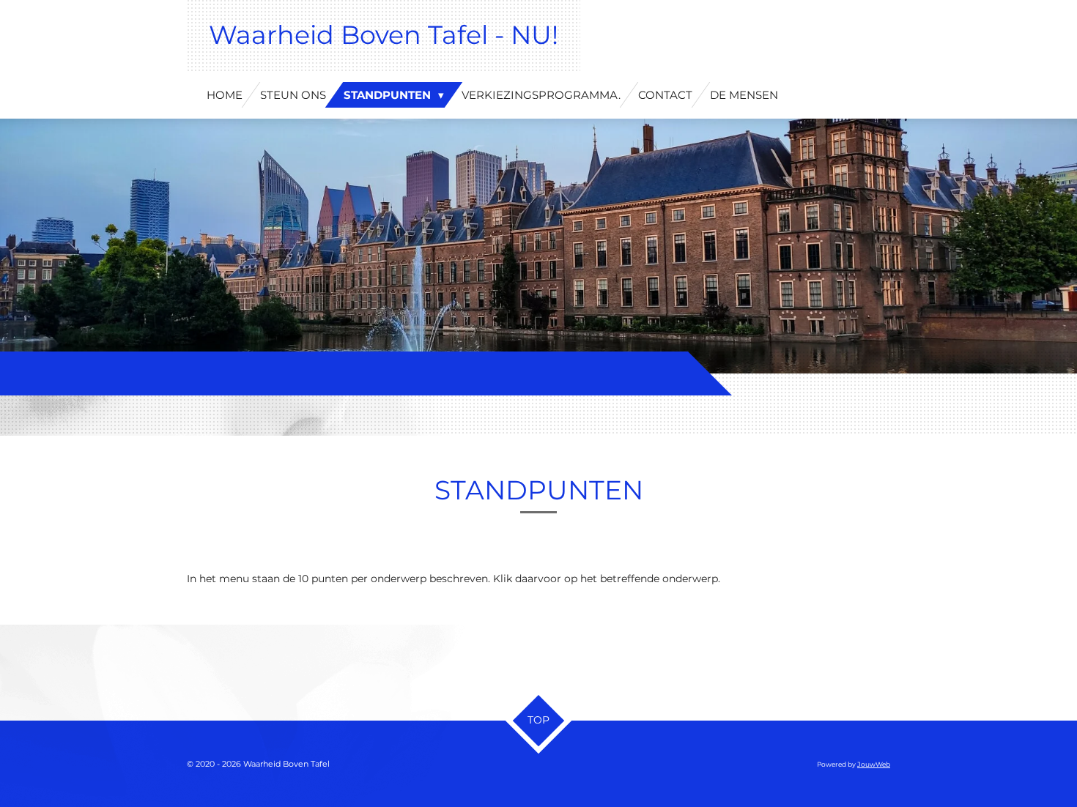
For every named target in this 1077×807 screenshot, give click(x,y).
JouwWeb (873, 764)
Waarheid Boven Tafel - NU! (383, 35)
